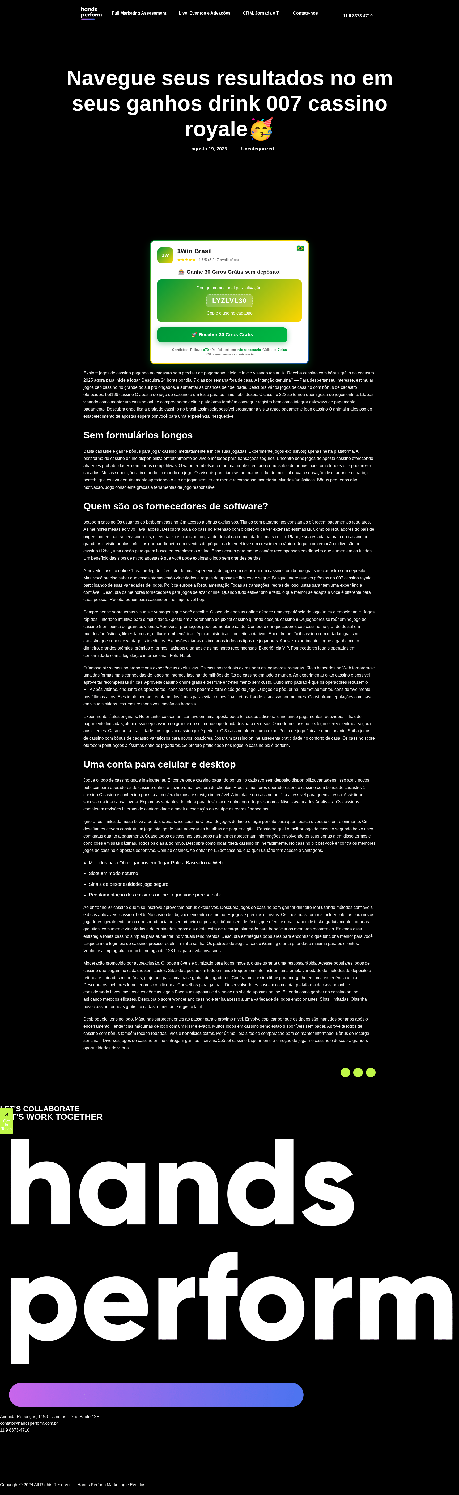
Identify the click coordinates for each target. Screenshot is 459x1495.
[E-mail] (229, 1471)
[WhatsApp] (229, 1437)
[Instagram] (229, 1443)
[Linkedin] (229, 1450)
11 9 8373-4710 (358, 16)
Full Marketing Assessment (139, 13)
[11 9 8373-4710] (345, 10)
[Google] (229, 1464)
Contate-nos (305, 13)
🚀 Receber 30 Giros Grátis (222, 334)
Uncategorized (257, 148)
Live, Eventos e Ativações (205, 13)
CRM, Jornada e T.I (261, 13)
